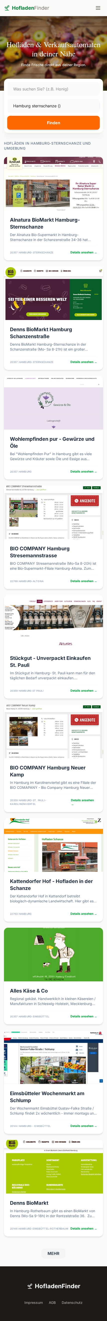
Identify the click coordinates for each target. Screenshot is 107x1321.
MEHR (53, 1253)
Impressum (33, 1302)
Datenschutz (72, 1302)
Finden (53, 122)
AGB (52, 1302)
